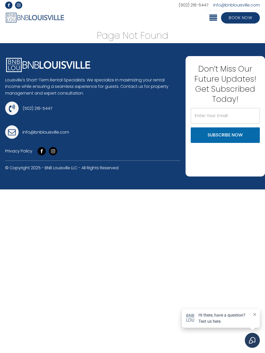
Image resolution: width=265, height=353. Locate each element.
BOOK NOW (240, 18)
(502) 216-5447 (194, 5)
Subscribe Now (225, 135)
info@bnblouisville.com (236, 5)
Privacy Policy (18, 151)
